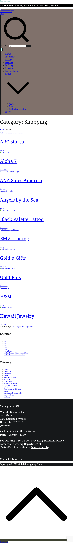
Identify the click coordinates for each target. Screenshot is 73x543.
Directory (9, 68)
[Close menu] (2, 50)
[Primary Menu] (0, 65)
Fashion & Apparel (10, 377)
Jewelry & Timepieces (11, 385)
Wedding (7, 397)
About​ (8, 73)
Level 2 (6, 343)
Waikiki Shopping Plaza (30, 464)
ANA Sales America (21, 180)
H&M (5, 296)
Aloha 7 (8, 161)
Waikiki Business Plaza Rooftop (14, 355)
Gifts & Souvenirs (9, 381)
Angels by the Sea (19, 200)
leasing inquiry (40, 447)
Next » (32, 327)
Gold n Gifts (13, 258)
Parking (9, 65)
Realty (6, 391)
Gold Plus (10, 277)
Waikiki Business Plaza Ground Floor (16, 353)
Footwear (7, 379)
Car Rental (7, 371)
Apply (12, 103)
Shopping (10, 56)
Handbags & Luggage (11, 383)
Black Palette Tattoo (22, 219)
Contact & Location (18, 108)
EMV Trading (14, 238)
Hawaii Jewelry (17, 316)
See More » (3, 150)
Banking (6, 369)
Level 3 (6, 345)
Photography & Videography (13, 389)
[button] (2, 48)
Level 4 (6, 347)
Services (9, 62)
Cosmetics (7, 375)
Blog (11, 106)
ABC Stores (12, 142)
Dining (8, 59)
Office (6, 387)
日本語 (8, 111)
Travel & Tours (9, 395)
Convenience (8, 373)
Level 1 (6, 341)
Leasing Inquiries (13, 70)
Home (8, 53)
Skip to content (5, 1)
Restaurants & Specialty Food (13, 393)
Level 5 (6, 349)
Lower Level (8, 351)
